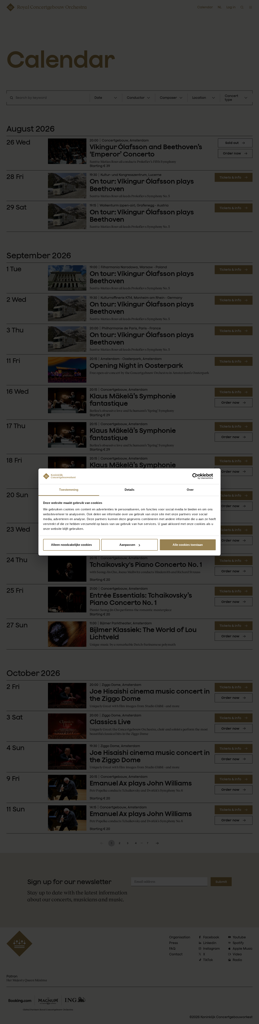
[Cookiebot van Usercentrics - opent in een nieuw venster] (198, 476)
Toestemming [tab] (68, 489)
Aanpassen (127, 544)
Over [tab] (190, 489)
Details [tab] (130, 489)
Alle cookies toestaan (188, 544)
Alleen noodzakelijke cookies (71, 544)
